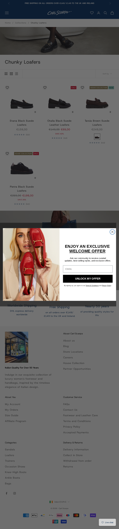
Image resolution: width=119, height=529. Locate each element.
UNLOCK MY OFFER (88, 278)
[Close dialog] (112, 231)
